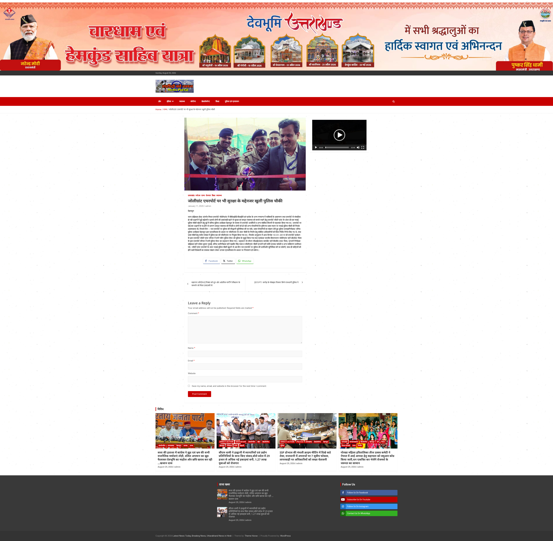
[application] (339, 135)
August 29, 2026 (165, 467)
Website (192, 373)
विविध (161, 409)
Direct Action (226, 442)
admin (208, 206)
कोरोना (193, 101)
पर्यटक (198, 195)
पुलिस (282, 446)
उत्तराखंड (191, 195)
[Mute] (358, 147)
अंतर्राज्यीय (162, 446)
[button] (339, 135)
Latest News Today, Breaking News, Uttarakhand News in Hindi (202, 536)
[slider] (337, 147)
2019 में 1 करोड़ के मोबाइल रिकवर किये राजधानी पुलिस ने (276, 282)
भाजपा (186, 446)
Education (241, 442)
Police (300, 442)
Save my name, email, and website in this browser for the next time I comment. (229, 386)
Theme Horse (251, 536)
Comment (193, 313)
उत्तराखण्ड (171, 446)
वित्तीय (360, 446)
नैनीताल (229, 446)
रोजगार (208, 195)
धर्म (378, 442)
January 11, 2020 (196, 206)
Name (191, 348)
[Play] (316, 147)
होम (159, 101)
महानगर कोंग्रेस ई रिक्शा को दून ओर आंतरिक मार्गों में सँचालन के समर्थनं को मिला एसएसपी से (216, 284)
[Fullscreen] (362, 147)
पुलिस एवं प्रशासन (232, 101)
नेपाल (383, 442)
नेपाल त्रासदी (346, 446)
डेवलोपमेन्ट (205, 101)
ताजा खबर (224, 484)
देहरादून (178, 446)
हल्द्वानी (242, 446)
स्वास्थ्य (182, 101)
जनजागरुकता (354, 442)
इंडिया (169, 101)
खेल (258, 442)
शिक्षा (217, 101)
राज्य (203, 195)
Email (191, 360)
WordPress (285, 536)
